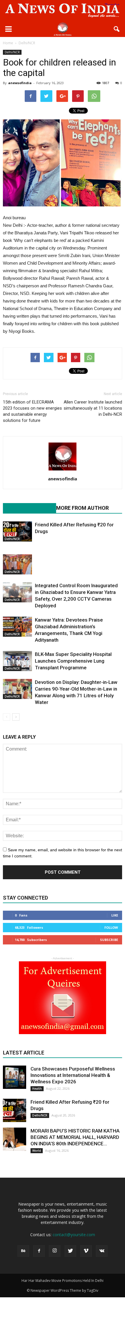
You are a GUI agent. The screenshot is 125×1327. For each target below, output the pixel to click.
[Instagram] (54, 1251)
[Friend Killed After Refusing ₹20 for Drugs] (17, 531)
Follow (111, 927)
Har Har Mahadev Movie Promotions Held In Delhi (62, 1280)
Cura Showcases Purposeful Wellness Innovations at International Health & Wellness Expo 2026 (73, 1075)
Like (114, 915)
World (36, 1151)
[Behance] (23, 1251)
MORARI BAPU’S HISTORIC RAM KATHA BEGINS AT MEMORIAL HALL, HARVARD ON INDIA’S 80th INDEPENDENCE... (75, 1137)
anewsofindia (20, 83)
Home (8, 42)
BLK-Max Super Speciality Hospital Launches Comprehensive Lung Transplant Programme (73, 660)
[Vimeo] (86, 1251)
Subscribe (109, 939)
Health (37, 1089)
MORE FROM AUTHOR (82, 508)
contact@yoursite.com (74, 1234)
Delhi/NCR (12, 52)
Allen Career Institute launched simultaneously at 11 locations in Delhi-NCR (93, 408)
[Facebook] (39, 1251)
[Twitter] (70, 1251)
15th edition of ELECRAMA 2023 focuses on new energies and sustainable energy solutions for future (32, 411)
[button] (117, 29)
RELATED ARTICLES (26, 508)
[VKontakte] (102, 1251)
